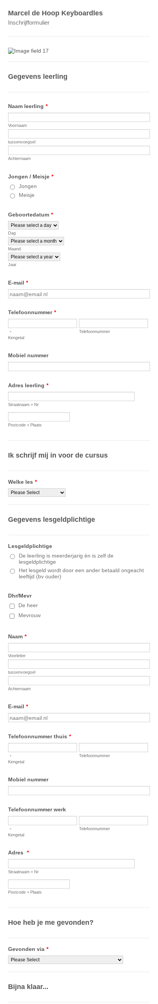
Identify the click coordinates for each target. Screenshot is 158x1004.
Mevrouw (29, 615)
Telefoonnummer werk (37, 809)
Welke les (22, 482)
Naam (17, 636)
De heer (28, 605)
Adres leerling (28, 385)
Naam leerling (28, 106)
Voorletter (17, 655)
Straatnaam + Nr (23, 404)
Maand (14, 248)
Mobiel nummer (28, 355)
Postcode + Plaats (25, 425)
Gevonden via (28, 949)
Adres (18, 852)
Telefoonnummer (32, 312)
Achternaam (19, 158)
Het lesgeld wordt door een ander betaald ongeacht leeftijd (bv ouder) (81, 573)
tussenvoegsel (21, 142)
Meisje (27, 195)
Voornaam (17, 125)
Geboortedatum (30, 214)
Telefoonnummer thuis (39, 736)
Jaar (12, 264)
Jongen (28, 186)
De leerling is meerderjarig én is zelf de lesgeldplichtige (66, 559)
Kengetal (16, 337)
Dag (12, 233)
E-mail (18, 283)
